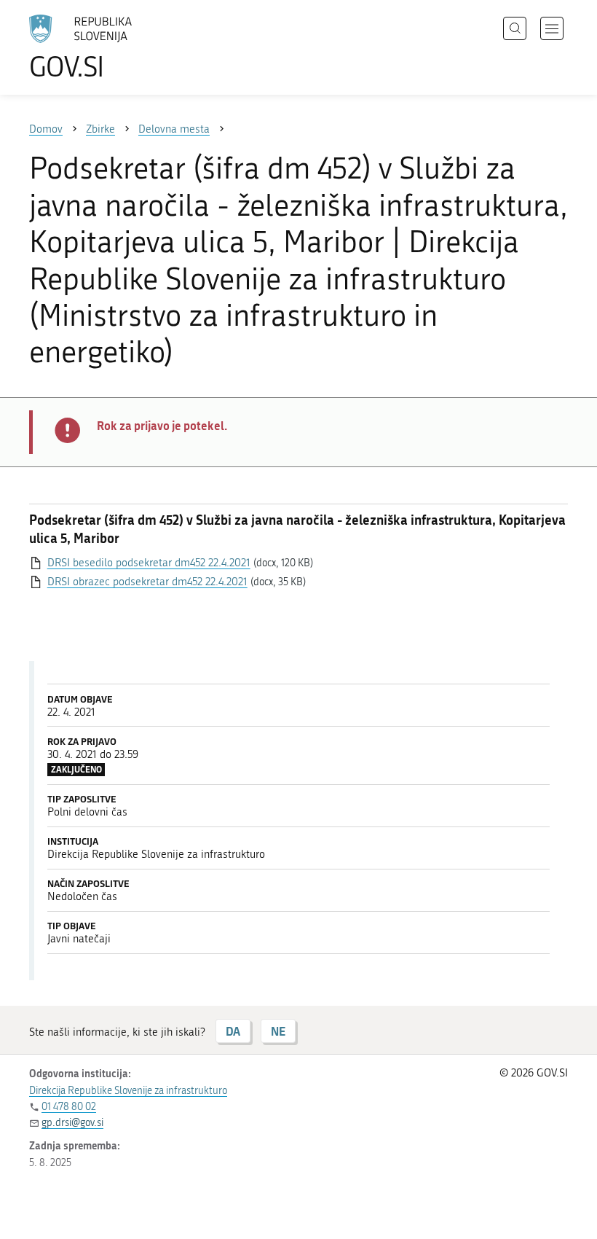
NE (278, 1031)
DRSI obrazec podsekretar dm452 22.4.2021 (147, 581)
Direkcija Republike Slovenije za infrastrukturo (128, 1090)
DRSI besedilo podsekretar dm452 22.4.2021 (148, 562)
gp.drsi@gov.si (72, 1123)
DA (233, 1031)
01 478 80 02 (68, 1107)
